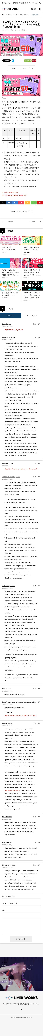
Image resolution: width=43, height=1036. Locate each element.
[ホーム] (3, 14)
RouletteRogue (7, 463)
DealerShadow (7, 723)
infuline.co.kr (6, 689)
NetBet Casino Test (9, 337)
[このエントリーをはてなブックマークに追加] (13, 61)
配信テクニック (6, 965)
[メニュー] (39, 9)
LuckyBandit (6, 324)
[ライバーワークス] (10, 9)
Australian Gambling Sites (11, 477)
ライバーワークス (27, 965)
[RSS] (21, 1009)
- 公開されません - (10, 903)
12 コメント (10, 315)
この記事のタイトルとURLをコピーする (21, 68)
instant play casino (8, 586)
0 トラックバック (32, 315)
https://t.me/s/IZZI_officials (13, 330)
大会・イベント (15, 30)
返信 (34, 324)
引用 (39, 324)
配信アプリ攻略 (27, 969)
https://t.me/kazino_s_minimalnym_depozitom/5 (20, 469)
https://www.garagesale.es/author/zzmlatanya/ (20, 715)
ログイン (26, 9)
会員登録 (33, 9)
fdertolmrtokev (7, 817)
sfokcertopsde (7, 842)
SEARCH (40, 3)
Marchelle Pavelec (8, 865)
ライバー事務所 (6, 985)
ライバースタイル (7, 972)
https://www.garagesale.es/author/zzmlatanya (18, 702)
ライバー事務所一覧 (8, 969)
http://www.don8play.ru (12, 790)
